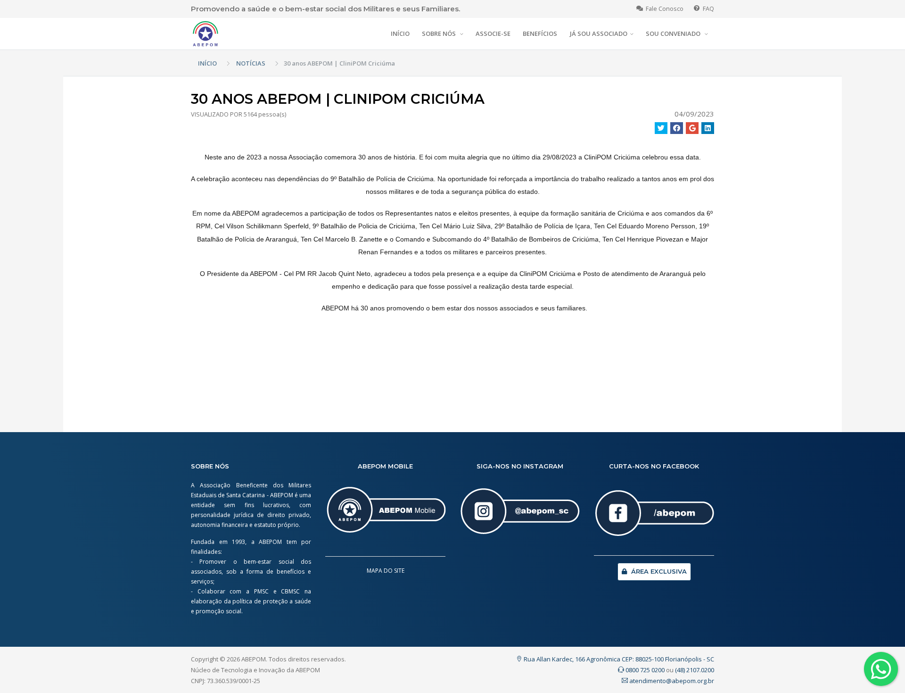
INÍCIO (400, 33)
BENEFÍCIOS (540, 33)
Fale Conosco (663, 9)
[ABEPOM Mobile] (385, 514)
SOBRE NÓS (439, 33)
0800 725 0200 (644, 670)
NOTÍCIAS (250, 63)
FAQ (707, 9)
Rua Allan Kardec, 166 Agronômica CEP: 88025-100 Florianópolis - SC (618, 659)
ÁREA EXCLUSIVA (658, 571)
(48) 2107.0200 (694, 670)
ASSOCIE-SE (493, 33)
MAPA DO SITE (385, 571)
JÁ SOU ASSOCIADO (598, 33)
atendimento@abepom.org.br (671, 680)
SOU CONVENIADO (674, 33)
